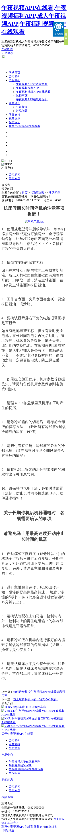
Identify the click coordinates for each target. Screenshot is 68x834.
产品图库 (7, 49)
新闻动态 (14, 103)
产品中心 (14, 80)
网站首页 (14, 72)
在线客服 (8, 53)
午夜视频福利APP (27, 87)
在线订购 (51, 826)
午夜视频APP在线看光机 (32, 99)
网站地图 (9, 830)
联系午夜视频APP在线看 (24, 126)
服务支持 (14, 114)
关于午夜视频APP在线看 (17, 733)
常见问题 (22, 110)
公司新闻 (22, 107)
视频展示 (14, 118)
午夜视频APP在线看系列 (32, 84)
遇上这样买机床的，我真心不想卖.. (35, 699)
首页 (25, 192)
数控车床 (22, 95)
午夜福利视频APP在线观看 (33, 91)
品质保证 (14, 122)
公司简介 (14, 76)
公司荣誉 (14, 748)
